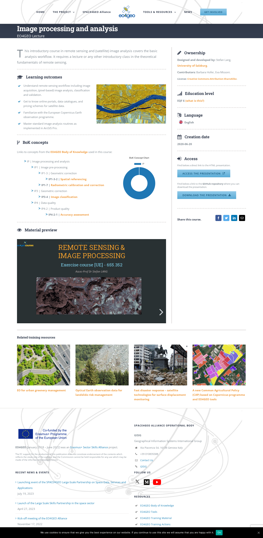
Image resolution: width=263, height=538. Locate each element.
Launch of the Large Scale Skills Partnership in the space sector (56, 503)
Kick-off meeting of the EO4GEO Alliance (42, 518)
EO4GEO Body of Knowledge (157, 505)
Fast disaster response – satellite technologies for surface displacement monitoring (161, 365)
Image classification (64, 197)
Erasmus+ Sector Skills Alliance (89, 447)
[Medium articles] (146, 482)
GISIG (143, 466)
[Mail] (242, 218)
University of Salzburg (192, 65)
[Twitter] (226, 218)
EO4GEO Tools (148, 511)
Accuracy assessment (74, 214)
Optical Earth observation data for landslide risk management (102, 365)
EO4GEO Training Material (156, 518)
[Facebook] (218, 218)
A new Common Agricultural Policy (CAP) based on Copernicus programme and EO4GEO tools (219, 365)
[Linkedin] (234, 218)
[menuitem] (47, 12)
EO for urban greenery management (44, 365)
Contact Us (146, 460)
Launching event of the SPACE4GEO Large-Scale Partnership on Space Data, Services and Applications (72, 485)
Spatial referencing (73, 179)
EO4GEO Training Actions (155, 524)
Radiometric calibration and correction (77, 185)
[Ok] (258, 532)
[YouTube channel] (156, 482)
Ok (219, 532)
